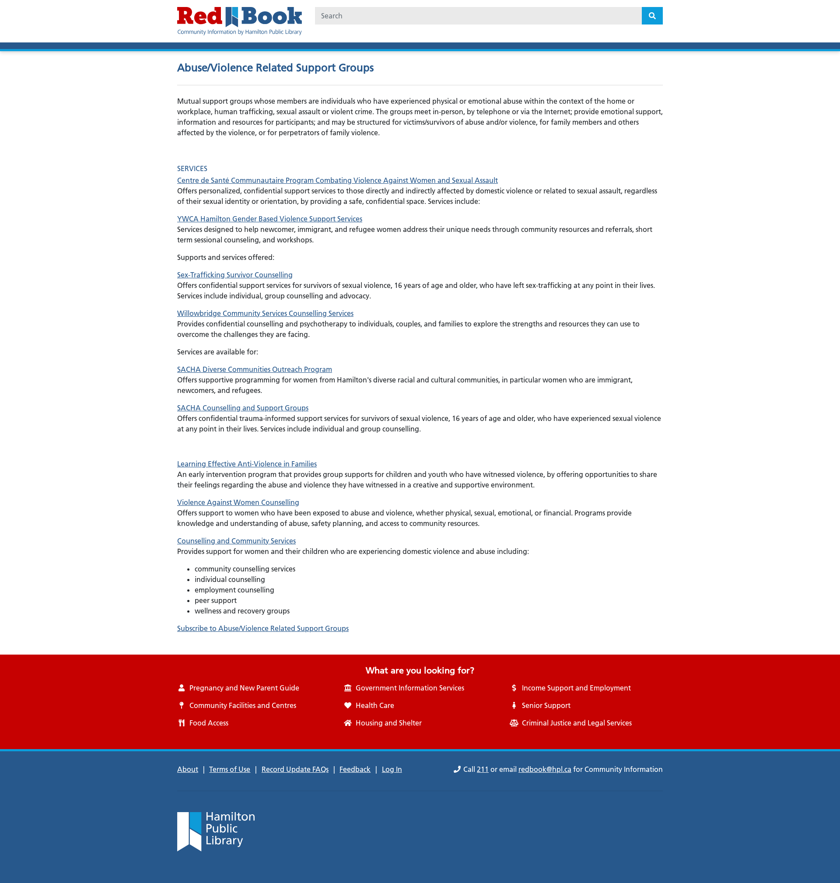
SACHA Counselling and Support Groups (242, 407)
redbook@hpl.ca (544, 769)
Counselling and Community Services (236, 540)
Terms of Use (229, 769)
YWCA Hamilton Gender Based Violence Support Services (269, 218)
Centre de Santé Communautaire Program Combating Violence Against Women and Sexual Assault (337, 180)
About (187, 769)
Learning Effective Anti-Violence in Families (247, 463)
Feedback (355, 769)
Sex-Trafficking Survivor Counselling (235, 274)
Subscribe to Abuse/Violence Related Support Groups (263, 628)
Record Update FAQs (295, 769)
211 (483, 769)
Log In (392, 769)
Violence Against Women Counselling (238, 502)
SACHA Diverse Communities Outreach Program (254, 369)
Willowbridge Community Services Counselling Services (265, 313)
